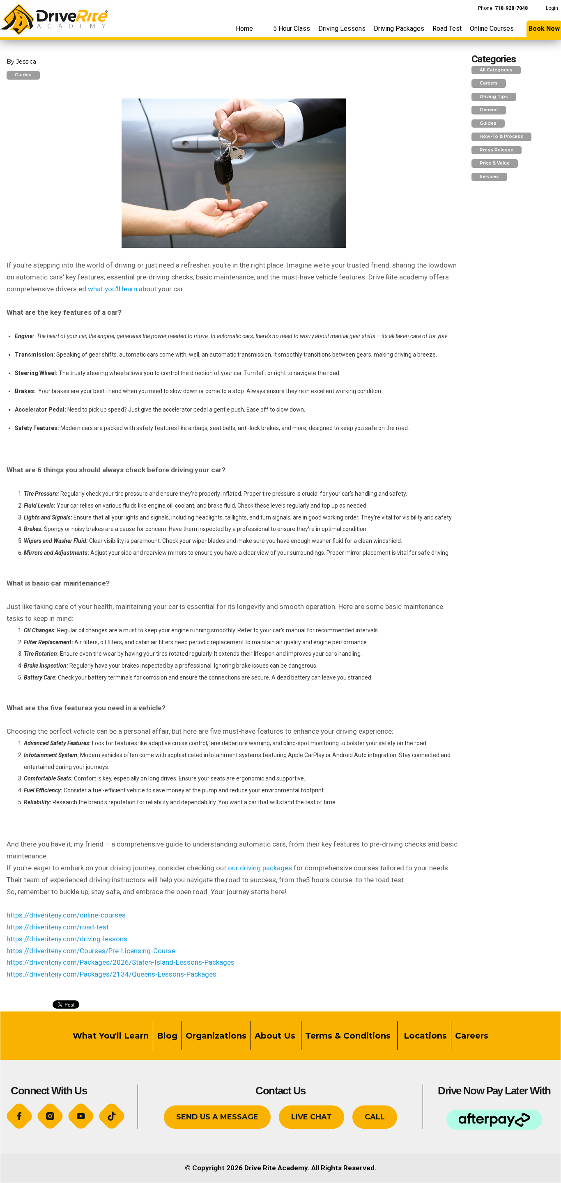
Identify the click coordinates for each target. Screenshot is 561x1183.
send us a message (217, 1116)
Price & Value (495, 163)
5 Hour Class (291, 28)
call (375, 1116)
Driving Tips (494, 96)
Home (244, 28)
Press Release (496, 150)
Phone (503, 8)
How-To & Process (501, 136)
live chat (311, 1116)
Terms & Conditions (349, 1036)
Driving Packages (399, 28)
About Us (275, 1036)
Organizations (216, 1036)
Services (489, 176)
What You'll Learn (111, 1036)
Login (552, 8)
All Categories (496, 70)
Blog (167, 1036)
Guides (23, 75)
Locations (424, 1036)
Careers (489, 83)
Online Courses (492, 28)
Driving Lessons (342, 28)
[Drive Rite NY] (54, 17)
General (489, 109)
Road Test (447, 28)
